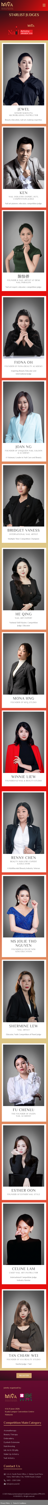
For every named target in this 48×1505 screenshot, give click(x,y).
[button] (44, 5)
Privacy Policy (5, 1503)
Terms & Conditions (19, 1503)
